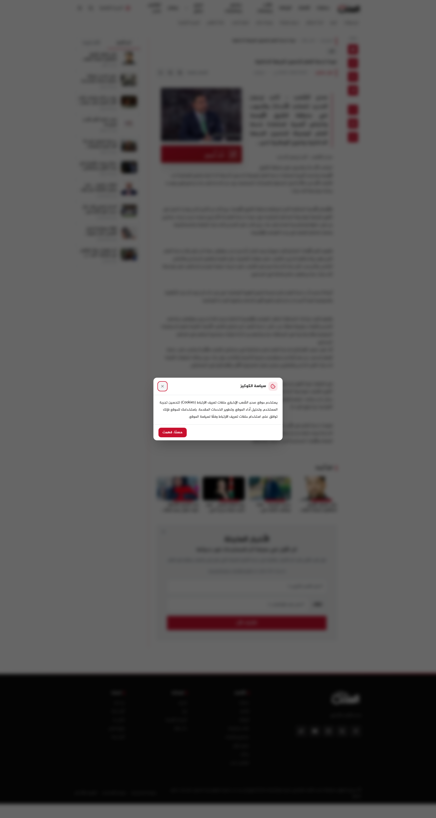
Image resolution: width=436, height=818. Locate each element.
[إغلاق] (162, 386)
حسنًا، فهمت (172, 432)
